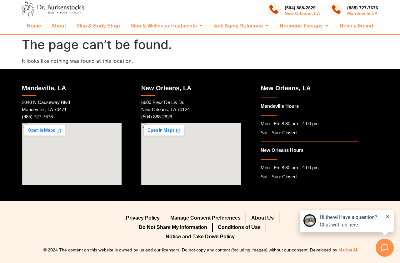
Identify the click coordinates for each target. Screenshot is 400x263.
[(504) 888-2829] (274, 9)
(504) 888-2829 (300, 7)
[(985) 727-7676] (336, 9)
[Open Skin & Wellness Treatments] (200, 25)
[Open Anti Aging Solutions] (266, 25)
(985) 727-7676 (362, 7)
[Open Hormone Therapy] (326, 25)
